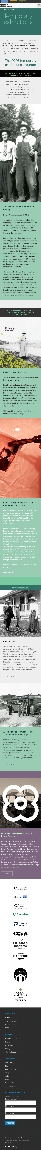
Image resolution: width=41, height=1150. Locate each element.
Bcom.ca (8, 1142)
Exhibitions (9, 1045)
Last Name (9, 1113)
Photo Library (10, 1069)
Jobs (7, 1076)
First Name (9, 1106)
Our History (9, 1063)
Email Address (11, 1099)
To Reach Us (10, 1086)
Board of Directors (12, 1083)
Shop (7, 1073)
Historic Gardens (11, 1039)
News (7, 1066)
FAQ (7, 1028)
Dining (7, 1049)
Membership (10, 1025)
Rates (7, 1018)
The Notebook (11, 1052)
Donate (8, 1080)
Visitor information (12, 1021)
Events (7, 1042)
